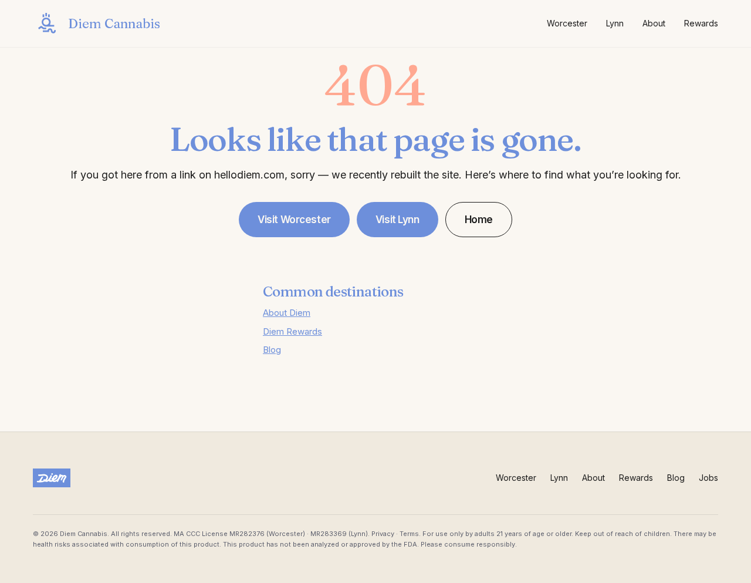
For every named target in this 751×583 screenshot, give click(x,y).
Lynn (615, 23)
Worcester (567, 23)
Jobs (708, 478)
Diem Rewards (292, 331)
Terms (409, 534)
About (653, 23)
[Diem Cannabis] (51, 478)
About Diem (286, 312)
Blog (272, 349)
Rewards (701, 23)
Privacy (382, 534)
